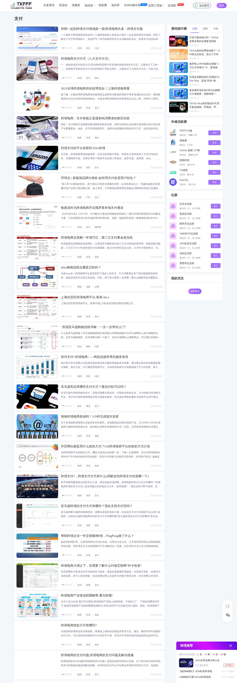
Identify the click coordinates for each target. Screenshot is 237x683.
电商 (79, 108)
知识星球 (204, 5)
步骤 (97, 287)
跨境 (79, 48)
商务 (97, 78)
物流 (97, 615)
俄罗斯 (98, 227)
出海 (88, 555)
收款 (88, 167)
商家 (79, 197)
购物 (79, 287)
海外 (97, 137)
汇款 (97, 48)
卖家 (97, 257)
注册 (88, 287)
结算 (97, 346)
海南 (97, 436)
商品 (79, 346)
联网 (88, 585)
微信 (88, 406)
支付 (88, 48)
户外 (88, 197)
